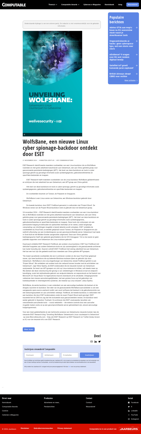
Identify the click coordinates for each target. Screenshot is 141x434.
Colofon (5, 411)
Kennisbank (6, 403)
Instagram (135, 419)
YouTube (134, 415)
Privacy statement (64, 428)
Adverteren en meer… (52, 403)
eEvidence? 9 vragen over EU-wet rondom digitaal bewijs (119, 57)
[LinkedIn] (95, 341)
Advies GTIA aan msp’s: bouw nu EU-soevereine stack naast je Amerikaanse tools (121, 31)
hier (69, 366)
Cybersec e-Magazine (10, 415)
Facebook (135, 403)
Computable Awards (10, 407)
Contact (89, 403)
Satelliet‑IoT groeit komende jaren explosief (121, 66)
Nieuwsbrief (90, 407)
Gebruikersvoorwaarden (43, 428)
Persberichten (49, 407)
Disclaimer (25, 428)
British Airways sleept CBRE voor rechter (120, 75)
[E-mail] (91, 341)
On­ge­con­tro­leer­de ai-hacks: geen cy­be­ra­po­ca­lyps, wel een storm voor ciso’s (122, 45)
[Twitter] (99, 341)
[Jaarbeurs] (128, 429)
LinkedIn (134, 411)
